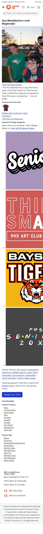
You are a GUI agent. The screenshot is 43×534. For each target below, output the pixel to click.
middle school (18, 372)
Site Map (36, 506)
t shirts (20, 378)
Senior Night (9, 460)
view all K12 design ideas (22, 128)
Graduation (9, 446)
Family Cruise (9, 448)
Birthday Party (10, 456)
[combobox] (21, 13)
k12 (18, 370)
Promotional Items (25, 506)
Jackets (7, 420)
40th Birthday (10, 458)
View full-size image (12, 85)
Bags (6, 408)
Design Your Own (12, 394)
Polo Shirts (8, 425)
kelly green (30, 378)
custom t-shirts (33, 509)
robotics (6, 372)
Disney (6, 438)
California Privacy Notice (27, 512)
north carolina (9, 378)
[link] (12, 7)
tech (23, 370)
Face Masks (8, 413)
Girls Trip (7, 453)
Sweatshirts (9, 428)
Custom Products (10, 506)
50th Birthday (9, 451)
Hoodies (7, 418)
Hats (6, 415)
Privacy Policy (11, 512)
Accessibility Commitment (14, 515)
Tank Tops (8, 430)
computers (32, 370)
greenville (30, 375)
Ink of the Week (8, 401)
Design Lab (7, 386)
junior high (32, 372)
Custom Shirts (10, 410)
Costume (8, 441)
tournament (18, 375)
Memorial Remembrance (14, 443)
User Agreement (33, 515)
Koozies (7, 423)
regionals (6, 375)
